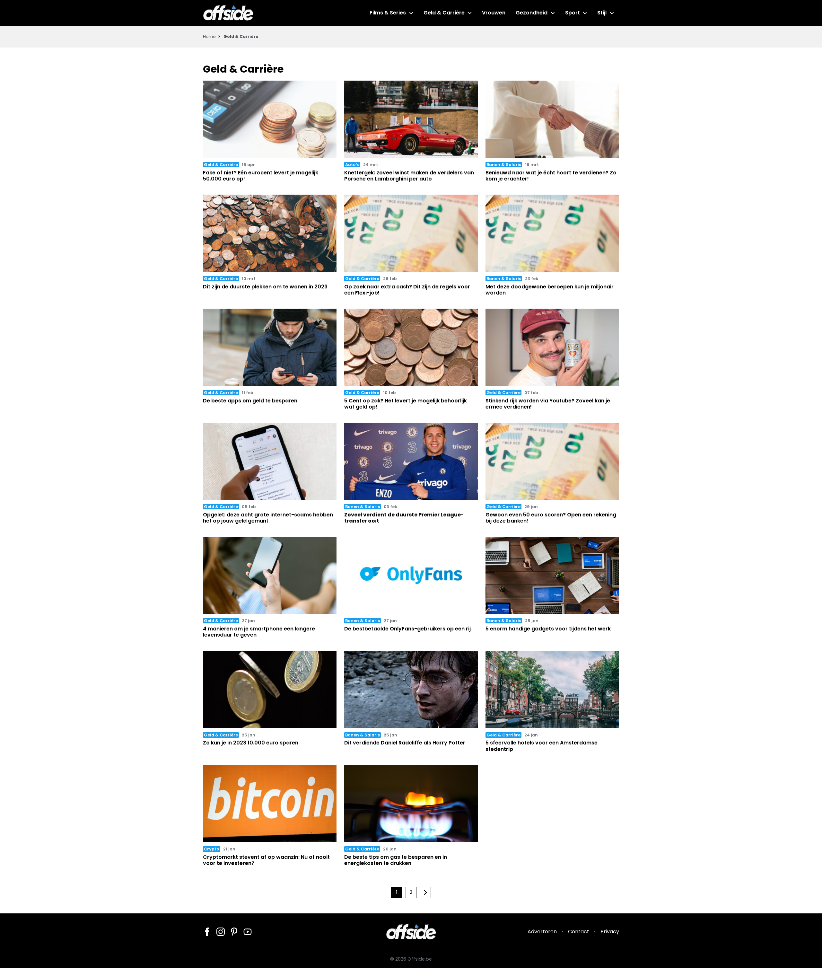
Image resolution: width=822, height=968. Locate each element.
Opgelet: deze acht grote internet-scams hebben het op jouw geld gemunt (268, 517)
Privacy (609, 931)
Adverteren (542, 931)
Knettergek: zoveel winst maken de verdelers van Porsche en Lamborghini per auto (409, 175)
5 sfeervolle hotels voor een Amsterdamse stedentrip (541, 745)
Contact (578, 931)
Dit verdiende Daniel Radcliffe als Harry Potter (404, 742)
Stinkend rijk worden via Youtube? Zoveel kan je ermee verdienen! (547, 403)
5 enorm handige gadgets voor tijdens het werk (548, 628)
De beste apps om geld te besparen (250, 400)
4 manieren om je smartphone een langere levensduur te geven (259, 631)
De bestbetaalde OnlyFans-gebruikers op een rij (407, 628)
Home (209, 36)
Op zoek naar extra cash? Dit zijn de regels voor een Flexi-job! (407, 289)
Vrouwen (493, 12)
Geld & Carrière (444, 12)
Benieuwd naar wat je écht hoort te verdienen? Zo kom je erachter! (550, 175)
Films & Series (388, 12)
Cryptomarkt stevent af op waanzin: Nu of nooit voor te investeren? (266, 860)
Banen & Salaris (503, 164)
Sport (572, 12)
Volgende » (425, 892)
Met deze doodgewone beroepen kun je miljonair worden (549, 289)
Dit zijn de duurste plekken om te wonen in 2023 (265, 286)
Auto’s (352, 164)
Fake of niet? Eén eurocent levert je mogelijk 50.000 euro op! (260, 175)
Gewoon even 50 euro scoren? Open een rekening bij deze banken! (550, 517)
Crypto (211, 849)
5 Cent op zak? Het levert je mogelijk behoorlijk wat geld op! (405, 403)
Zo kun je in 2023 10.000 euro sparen (250, 742)
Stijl (602, 12)
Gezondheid (531, 12)
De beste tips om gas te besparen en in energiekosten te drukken (395, 860)
